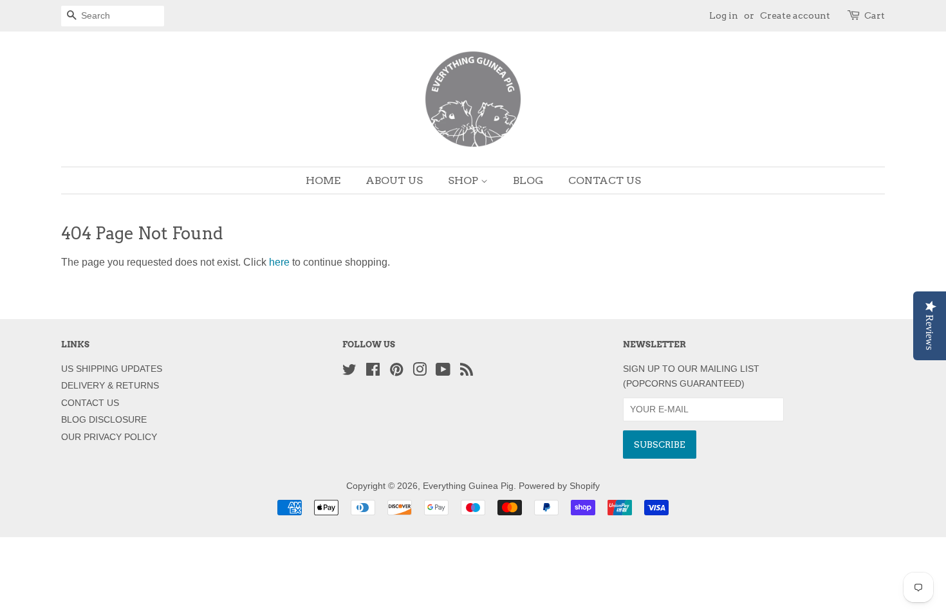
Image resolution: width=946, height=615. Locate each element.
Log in (723, 15)
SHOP (464, 180)
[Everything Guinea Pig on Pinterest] (396, 372)
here (279, 262)
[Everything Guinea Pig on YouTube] (443, 372)
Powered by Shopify (559, 486)
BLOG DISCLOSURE (104, 420)
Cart (874, 15)
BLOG (528, 180)
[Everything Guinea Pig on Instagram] (420, 372)
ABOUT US (394, 180)
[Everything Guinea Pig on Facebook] (373, 372)
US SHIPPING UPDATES (111, 369)
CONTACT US (604, 180)
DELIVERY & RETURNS (110, 385)
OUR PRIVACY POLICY (109, 437)
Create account (795, 15)
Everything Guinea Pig (468, 486)
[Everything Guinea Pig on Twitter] (349, 372)
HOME (323, 180)
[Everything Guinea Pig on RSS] (466, 372)
